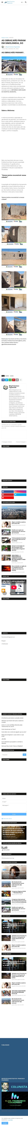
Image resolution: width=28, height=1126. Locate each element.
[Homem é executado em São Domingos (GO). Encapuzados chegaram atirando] (6, 548)
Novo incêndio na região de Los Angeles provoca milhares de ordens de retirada (19, 568)
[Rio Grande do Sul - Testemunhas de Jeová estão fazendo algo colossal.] (6, 884)
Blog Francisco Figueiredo (14, 386)
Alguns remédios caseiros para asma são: (19, 522)
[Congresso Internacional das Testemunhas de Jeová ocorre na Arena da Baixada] (6, 902)
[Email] (17, 380)
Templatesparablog (6, 645)
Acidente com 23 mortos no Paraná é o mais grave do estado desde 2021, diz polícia (19, 938)
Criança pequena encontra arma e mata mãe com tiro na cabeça (19, 539)
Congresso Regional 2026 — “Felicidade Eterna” (19, 892)
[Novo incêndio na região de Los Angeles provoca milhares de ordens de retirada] (6, 568)
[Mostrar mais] (20, 380)
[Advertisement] (14, 21)
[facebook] (8, 491)
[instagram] (20, 491)
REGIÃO (11, 37)
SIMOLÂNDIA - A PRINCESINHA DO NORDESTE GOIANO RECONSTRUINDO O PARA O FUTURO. (18, 558)
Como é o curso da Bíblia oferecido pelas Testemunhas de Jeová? (12, 725)
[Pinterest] (13, 380)
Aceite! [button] (5, 1123)
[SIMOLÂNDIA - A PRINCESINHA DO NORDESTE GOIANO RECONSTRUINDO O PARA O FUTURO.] (6, 558)
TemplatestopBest (6, 642)
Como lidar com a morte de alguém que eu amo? (14, 732)
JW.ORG (4, 739)
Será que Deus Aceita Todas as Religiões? (12, 746)
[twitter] (20, 494)
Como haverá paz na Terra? (9, 729)
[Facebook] (3, 380)
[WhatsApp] (10, 380)
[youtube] (8, 497)
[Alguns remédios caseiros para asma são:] (6, 524)
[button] (2, 2)
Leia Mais (10, 1120)
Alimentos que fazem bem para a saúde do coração (12, 721)
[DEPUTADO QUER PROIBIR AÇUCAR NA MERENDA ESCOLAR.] (6, 993)
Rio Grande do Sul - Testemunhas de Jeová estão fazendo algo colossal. (18, 884)
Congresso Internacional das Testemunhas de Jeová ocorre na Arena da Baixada (19, 901)
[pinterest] (8, 494)
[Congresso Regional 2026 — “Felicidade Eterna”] (6, 894)
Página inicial (5, 37)
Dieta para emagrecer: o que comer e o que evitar (13, 735)
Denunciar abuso (7, 818)
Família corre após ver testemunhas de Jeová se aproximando (18, 531)
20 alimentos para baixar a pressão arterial (12, 718)
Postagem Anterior (7, 442)
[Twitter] (6, 380)
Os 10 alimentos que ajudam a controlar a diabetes (12, 742)
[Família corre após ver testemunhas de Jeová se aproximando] (6, 532)
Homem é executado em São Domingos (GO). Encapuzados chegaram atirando (18, 548)
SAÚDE (11, 375)
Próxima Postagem (21, 442)
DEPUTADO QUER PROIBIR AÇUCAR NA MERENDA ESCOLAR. (19, 992)
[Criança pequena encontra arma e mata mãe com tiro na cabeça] (6, 540)
